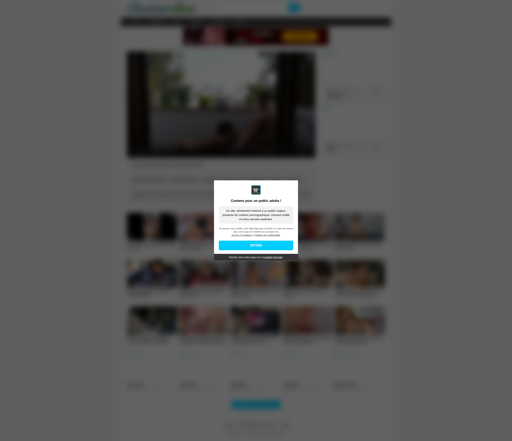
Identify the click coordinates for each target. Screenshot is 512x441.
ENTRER (256, 245)
